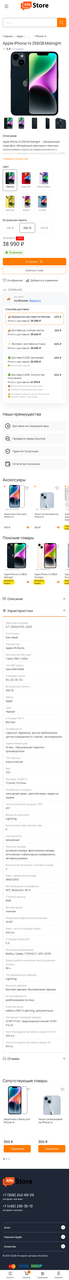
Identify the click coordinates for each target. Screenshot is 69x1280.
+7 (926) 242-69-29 (18, 1195)
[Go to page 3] (9, 1159)
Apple (20, 36)
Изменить (35, 300)
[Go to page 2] (6, 1159)
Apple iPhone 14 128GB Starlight (45, 576)
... (29, 36)
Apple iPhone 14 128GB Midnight (15, 576)
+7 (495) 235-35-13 (18, 1206)
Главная (8, 36)
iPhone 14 (40, 36)
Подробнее (17, 1148)
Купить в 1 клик (34, 270)
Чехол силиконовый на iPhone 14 (46, 515)
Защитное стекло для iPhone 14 (15, 515)
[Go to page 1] (4, 1159)
